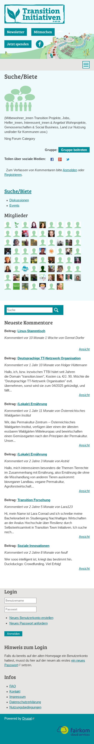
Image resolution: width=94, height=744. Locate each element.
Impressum (17, 697)
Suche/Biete (17, 190)
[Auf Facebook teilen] (52, 159)
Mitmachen (43, 31)
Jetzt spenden (18, 44)
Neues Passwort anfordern (28, 623)
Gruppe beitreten (74, 150)
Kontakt (14, 691)
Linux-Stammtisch (31, 331)
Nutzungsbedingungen (25, 707)
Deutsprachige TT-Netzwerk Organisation (49, 358)
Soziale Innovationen (33, 546)
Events (14, 205)
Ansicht (84, 349)
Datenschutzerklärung (25, 702)
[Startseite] (47, 14)
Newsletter (15, 31)
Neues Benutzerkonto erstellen (31, 618)
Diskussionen (19, 200)
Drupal (28, 718)
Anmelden (70, 170)
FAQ (12, 686)
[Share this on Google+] (60, 159)
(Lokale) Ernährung (32, 404)
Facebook (40, 44)
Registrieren (13, 174)
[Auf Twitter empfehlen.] (68, 159)
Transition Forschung (33, 500)
